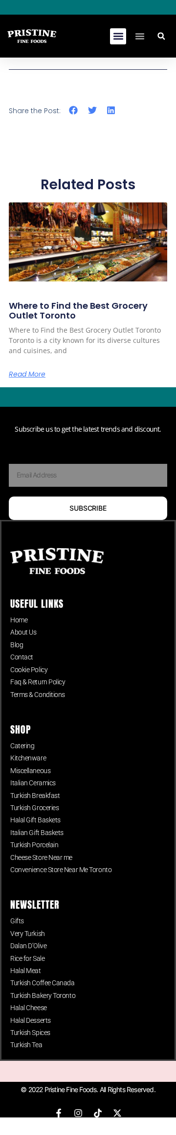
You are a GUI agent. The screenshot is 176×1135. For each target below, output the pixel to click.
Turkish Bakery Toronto (42, 995)
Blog (16, 645)
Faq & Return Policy (37, 682)
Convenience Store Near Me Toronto (60, 870)
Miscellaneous (30, 771)
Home (18, 620)
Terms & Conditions (37, 694)
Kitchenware (28, 758)
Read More (27, 374)
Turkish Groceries (34, 808)
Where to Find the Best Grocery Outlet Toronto (78, 310)
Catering (22, 746)
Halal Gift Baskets (35, 820)
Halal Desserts (30, 1020)
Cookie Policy (28, 670)
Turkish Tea (26, 1045)
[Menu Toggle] (140, 36)
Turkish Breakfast (35, 795)
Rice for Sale (27, 958)
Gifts (17, 921)
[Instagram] (78, 1113)
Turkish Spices (30, 1032)
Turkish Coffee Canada (42, 983)
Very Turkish (27, 933)
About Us (23, 632)
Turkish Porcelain (34, 845)
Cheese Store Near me (41, 857)
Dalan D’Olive (28, 946)
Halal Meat (25, 971)
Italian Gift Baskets (37, 832)
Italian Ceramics (33, 783)
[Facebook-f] (58, 1113)
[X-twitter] (117, 1113)
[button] (118, 36)
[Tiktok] (97, 1113)
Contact (21, 657)
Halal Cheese (28, 1008)
